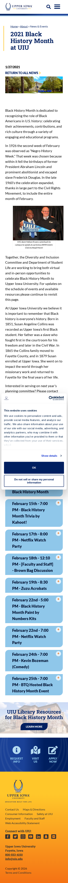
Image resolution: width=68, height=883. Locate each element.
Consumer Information (19, 813)
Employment (13, 818)
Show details (49, 455)
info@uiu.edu (14, 859)
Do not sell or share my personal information (34, 481)
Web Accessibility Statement (22, 823)
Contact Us (12, 809)
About (24, 26)
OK (34, 467)
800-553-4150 (14, 854)
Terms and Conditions (18, 872)
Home (14, 26)
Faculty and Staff (35, 818)
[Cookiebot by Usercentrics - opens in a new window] (49, 398)
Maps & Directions (34, 809)
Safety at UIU (45, 813)
